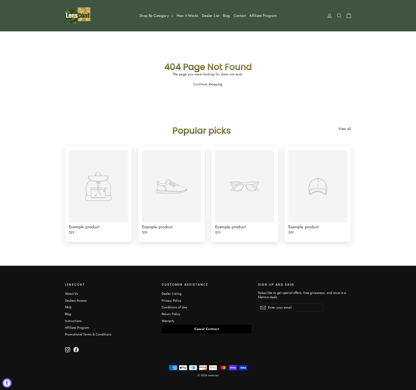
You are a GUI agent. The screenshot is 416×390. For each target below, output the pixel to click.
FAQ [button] (68, 307)
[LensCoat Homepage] (77, 15)
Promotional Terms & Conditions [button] (88, 334)
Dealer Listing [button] (172, 293)
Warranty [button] (168, 321)
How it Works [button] (187, 15)
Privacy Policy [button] (172, 300)
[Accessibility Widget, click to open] (7, 383)
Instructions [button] (73, 321)
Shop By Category (154, 15)
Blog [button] (226, 15)
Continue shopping (208, 84)
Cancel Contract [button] (206, 329)
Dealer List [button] (210, 15)
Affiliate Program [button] (263, 15)
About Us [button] (71, 293)
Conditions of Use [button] (174, 307)
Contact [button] (240, 15)
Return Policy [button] (171, 314)
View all (344, 128)
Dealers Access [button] (76, 300)
